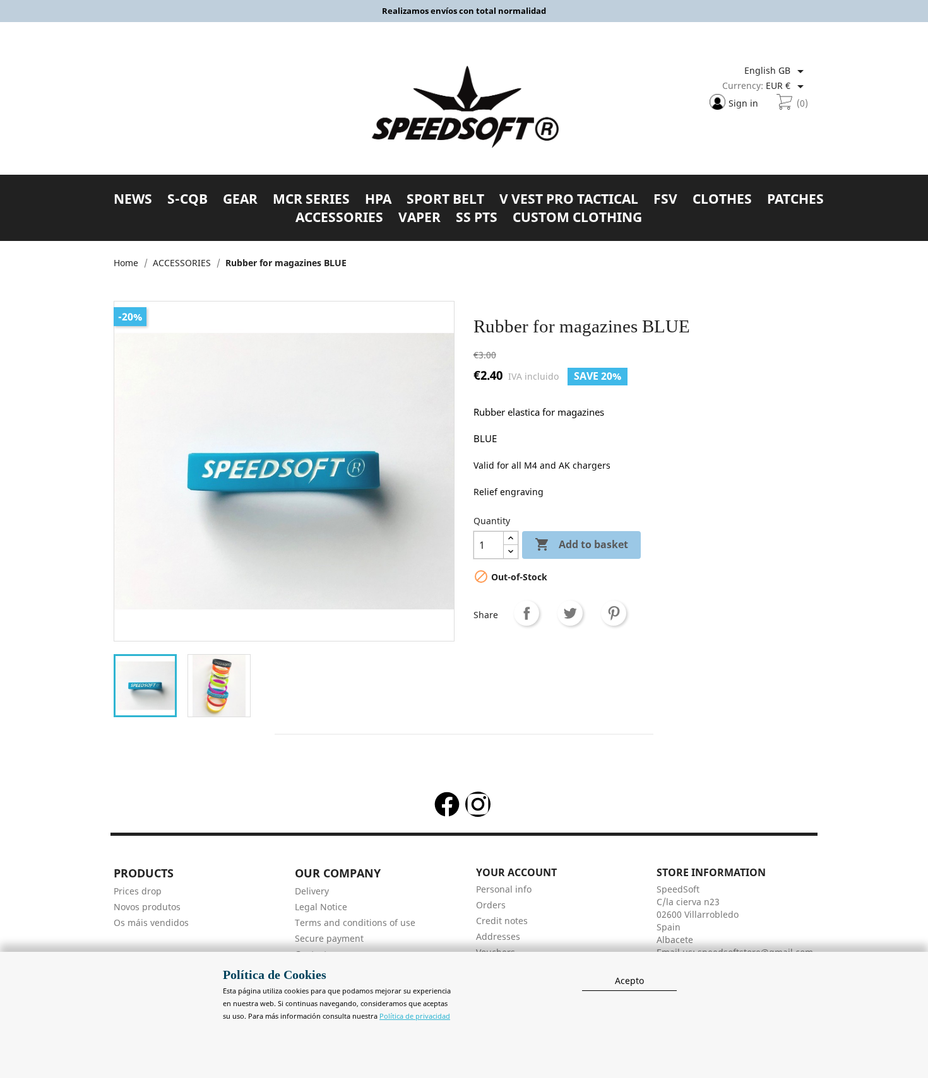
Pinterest (613, 613)
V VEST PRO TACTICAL (568, 199)
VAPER (419, 217)
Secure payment (329, 938)
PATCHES (795, 199)
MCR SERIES (311, 199)
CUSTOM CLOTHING (577, 217)
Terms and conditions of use (355, 923)
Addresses (498, 936)
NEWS (133, 199)
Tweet (570, 613)
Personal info (504, 889)
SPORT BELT (445, 199)
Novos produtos (147, 907)
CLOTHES (722, 199)
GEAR (240, 199)
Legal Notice (321, 907)
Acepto (629, 981)
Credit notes (502, 921)
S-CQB (187, 199)
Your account (516, 872)
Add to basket (581, 544)
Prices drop (138, 891)
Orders (491, 905)
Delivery (312, 891)
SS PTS (476, 217)
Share (526, 613)
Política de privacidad (414, 1016)
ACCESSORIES (339, 217)
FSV (665, 199)
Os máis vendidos (151, 923)
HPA (378, 199)
